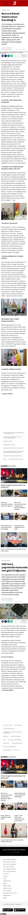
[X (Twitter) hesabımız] (13, 852)
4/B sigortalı (18, 725)
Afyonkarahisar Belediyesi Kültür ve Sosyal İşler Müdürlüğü (13, 437)
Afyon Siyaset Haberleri (9, 862)
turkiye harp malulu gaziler (16, 459)
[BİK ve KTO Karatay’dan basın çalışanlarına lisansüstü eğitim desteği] (20, 495)
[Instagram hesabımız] (15, 852)
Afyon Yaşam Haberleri (9, 871)
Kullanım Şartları (7, 888)
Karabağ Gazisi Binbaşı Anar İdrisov (13, 455)
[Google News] (24, 57)
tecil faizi (16, 750)
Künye (4, 878)
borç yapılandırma (16, 736)
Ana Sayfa (6, 874)
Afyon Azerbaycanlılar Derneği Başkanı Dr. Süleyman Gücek (13, 433)
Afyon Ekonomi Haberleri (9, 864)
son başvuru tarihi (17, 743)
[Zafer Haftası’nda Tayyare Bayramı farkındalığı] (7, 518)
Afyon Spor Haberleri (8, 866)
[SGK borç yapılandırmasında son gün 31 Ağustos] (7, 495)
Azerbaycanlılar (8, 441)
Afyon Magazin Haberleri (9, 869)
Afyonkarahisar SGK (9, 728)
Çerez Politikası (7, 890)
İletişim (5, 883)
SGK (5, 739)
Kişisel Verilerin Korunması (10, 893)
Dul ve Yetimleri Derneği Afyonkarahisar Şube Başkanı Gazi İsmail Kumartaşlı (14, 452)
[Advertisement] (14, 416)
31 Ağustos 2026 (8, 725)
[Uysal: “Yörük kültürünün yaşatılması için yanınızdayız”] (14, 539)
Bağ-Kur (6, 736)
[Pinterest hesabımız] (18, 852)
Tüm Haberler (22, 49)
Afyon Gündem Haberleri (9, 859)
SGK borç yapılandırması (15, 739)
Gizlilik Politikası (7, 881)
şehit (5, 459)
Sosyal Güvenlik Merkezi (10, 746)
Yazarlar (5, 876)
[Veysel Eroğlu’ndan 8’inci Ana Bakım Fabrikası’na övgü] (14, 830)
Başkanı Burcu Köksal (9, 444)
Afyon (16, 49)
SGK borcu (6, 743)
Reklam (5, 898)
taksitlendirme (7, 750)
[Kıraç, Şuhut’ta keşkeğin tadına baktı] (20, 518)
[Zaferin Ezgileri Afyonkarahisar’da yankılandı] (14, 475)
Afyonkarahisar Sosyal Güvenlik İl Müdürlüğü (12, 732)
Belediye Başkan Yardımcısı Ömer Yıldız (13, 448)
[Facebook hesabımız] (10, 852)
